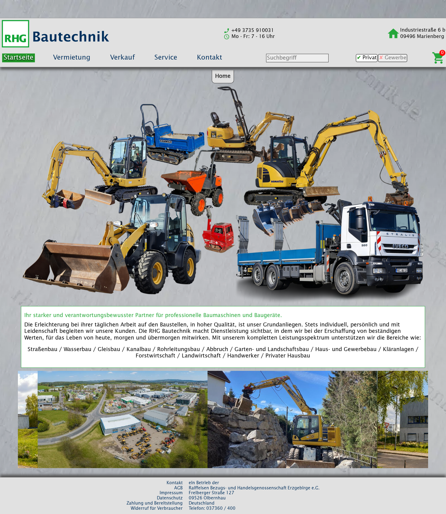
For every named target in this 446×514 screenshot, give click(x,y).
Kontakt (209, 57)
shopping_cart (438, 58)
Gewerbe (395, 57)
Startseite (18, 57)
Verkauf (122, 57)
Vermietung (71, 57)
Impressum (171, 493)
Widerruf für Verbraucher (157, 508)
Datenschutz (170, 498)
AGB (178, 488)
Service (165, 57)
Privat (370, 57)
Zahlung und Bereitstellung (155, 503)
